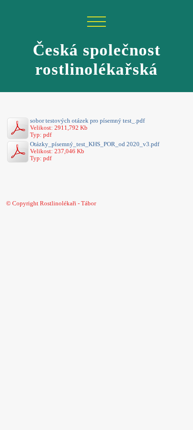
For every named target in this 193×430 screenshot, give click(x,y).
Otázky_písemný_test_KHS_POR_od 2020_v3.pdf (94, 144)
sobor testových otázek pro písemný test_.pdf (87, 120)
